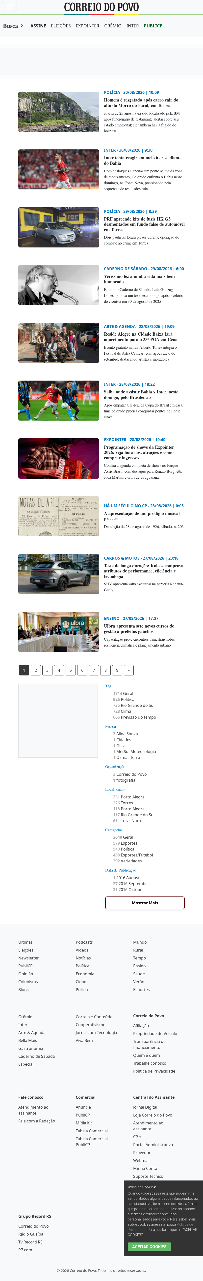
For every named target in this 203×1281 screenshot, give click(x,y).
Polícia (82, 989)
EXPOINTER (87, 26)
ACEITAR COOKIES (149, 1246)
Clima (122, 711)
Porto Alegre (129, 797)
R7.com (25, 1250)
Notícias (83, 958)
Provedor (142, 1152)
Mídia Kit (84, 1123)
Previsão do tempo (134, 717)
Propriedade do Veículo (155, 1033)
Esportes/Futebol (133, 855)
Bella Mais (27, 1040)
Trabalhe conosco (149, 1063)
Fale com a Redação (36, 1121)
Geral (123, 693)
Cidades (122, 739)
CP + (137, 1136)
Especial (25, 1064)
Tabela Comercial (92, 1131)
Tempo (139, 958)
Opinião (25, 973)
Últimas (25, 942)
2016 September (131, 883)
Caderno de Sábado (36, 1056)
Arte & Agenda (32, 1032)
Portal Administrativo (153, 1144)
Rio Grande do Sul (133, 705)
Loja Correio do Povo (152, 1115)
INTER (133, 26)
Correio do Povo (130, 774)
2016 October (128, 889)
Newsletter (28, 958)
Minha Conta (145, 1168)
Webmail (141, 1160)
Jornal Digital (145, 1107)
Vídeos (82, 950)
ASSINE (38, 26)
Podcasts (84, 942)
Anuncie (83, 1107)
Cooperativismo (90, 1024)
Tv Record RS (30, 1242)
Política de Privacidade (154, 1071)
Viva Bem (84, 1040)
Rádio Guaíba (30, 1234)
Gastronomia (30, 1048)
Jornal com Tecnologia (96, 1032)
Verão (138, 981)
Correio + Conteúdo (94, 1016)
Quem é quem (146, 1055)
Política (123, 699)
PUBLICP (153, 26)
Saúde (139, 973)
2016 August (126, 877)
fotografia (124, 780)
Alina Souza (125, 733)
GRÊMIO (113, 26)
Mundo (140, 942)
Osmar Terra (126, 757)
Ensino (139, 966)
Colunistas (28, 981)
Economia (85, 973)
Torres (123, 803)
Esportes (125, 843)
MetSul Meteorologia (134, 751)
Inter (22, 1024)
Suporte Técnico (148, 1176)
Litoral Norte (127, 820)
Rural (138, 950)
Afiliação (141, 1025)
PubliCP (25, 966)
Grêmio (25, 1016)
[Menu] (10, 7)
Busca (10, 25)
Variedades (127, 861)
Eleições (25, 950)
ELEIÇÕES (61, 26)
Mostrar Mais (145, 903)
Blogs (23, 989)
